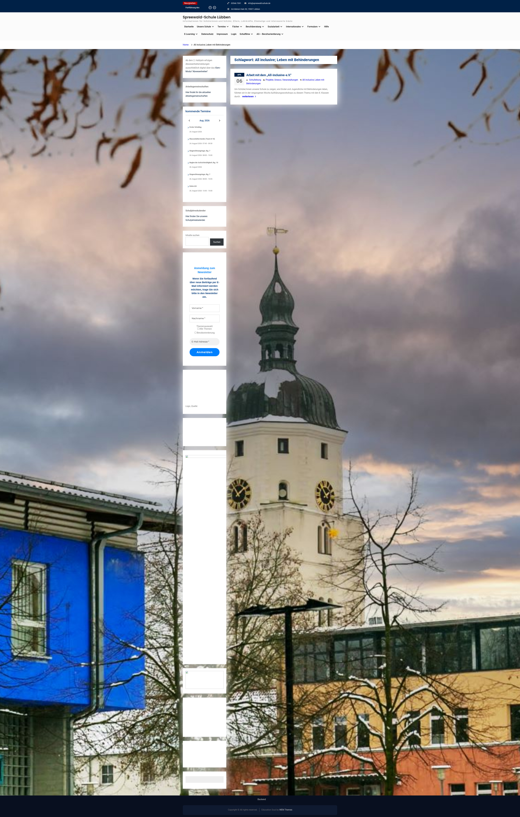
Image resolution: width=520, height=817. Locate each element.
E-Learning (189, 34)
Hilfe (326, 26)
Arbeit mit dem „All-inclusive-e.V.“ (268, 75)
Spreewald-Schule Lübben (206, 17)
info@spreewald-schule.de (259, 3)
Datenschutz (207, 34)
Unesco (277, 80)
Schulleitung (255, 80)
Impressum (222, 34)
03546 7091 (236, 3)
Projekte (269, 80)
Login (233, 34)
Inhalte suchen (192, 235)
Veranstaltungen (290, 80)
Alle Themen (205, 329)
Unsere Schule (204, 26)
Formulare (312, 26)
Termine (222, 26)
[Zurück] (189, 120)
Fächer (235, 26)
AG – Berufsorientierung (268, 34)
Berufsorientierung (205, 333)
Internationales (293, 26)
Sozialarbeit (273, 26)
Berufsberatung (253, 26)
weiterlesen (248, 96)
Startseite (189, 26)
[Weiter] (220, 120)
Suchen (216, 242)
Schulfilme (245, 34)
